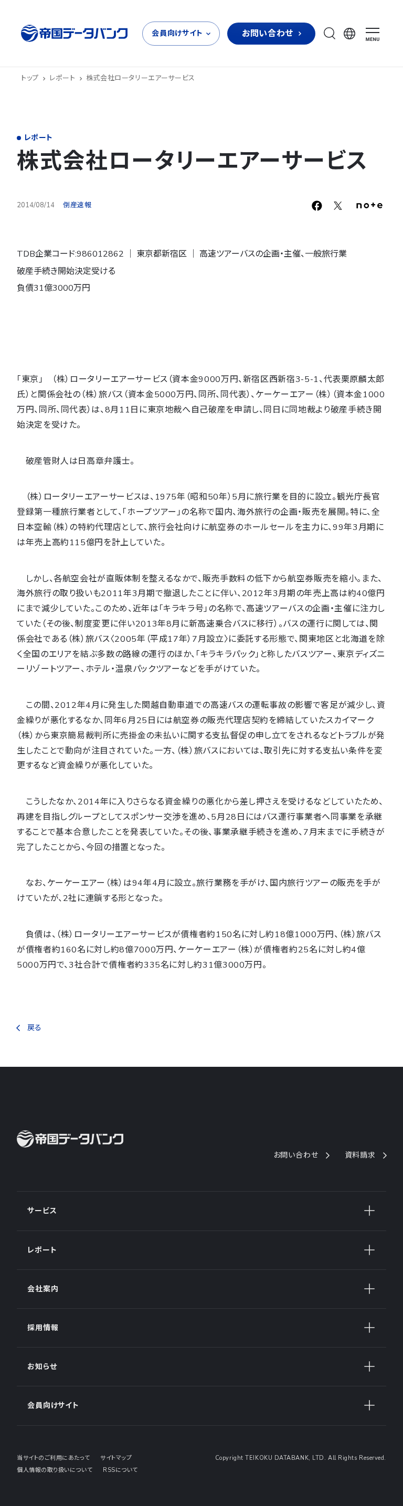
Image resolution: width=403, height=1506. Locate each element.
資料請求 (360, 1155)
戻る (34, 1028)
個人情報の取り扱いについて (54, 1470)
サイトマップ (116, 1458)
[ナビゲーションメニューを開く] (372, 34)
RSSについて (120, 1470)
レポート (62, 78)
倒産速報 (77, 205)
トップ (30, 78)
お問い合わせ (296, 1155)
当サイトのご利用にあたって (53, 1458)
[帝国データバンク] (75, 33)
